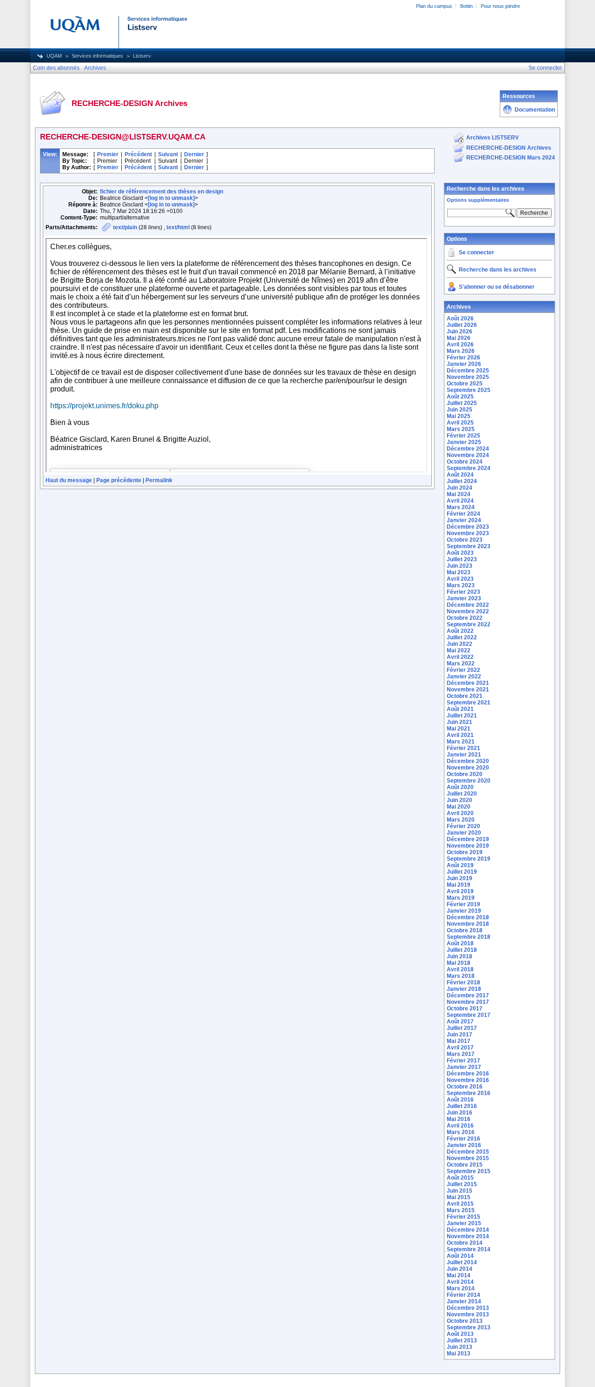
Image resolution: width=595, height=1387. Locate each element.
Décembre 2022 (468, 605)
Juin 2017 (459, 1034)
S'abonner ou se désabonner (497, 287)
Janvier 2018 (464, 989)
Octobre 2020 (465, 774)
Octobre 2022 (465, 618)
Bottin (466, 6)
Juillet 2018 (462, 950)
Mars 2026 (461, 351)
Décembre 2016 (468, 1073)
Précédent (138, 154)
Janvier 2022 (464, 676)
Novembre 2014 (468, 1236)
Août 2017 (460, 1021)
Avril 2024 (460, 501)
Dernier (194, 154)
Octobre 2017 (465, 1008)
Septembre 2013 (468, 1327)
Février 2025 (463, 435)
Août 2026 (460, 318)
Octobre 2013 (465, 1321)
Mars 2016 (461, 1132)
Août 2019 (460, 865)
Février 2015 (463, 1217)
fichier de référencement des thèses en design (161, 191)
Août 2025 (460, 396)
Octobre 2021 (465, 696)
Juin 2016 (459, 1112)
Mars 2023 (461, 585)
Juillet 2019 (462, 872)
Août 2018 (460, 943)
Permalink (158, 480)
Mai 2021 (458, 728)
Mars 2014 (461, 1288)
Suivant (168, 154)
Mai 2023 (458, 572)
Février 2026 (463, 357)
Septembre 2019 (468, 859)
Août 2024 (460, 474)
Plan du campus (434, 6)
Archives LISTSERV (492, 137)
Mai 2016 (458, 1119)
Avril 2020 (460, 813)
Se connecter (476, 252)
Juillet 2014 (462, 1262)
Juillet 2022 (462, 637)
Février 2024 (463, 514)
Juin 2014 (459, 1269)
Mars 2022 (461, 663)
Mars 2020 (461, 819)
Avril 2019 (460, 891)
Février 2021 (463, 748)
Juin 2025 (459, 409)
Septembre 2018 (468, 937)
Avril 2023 (460, 579)
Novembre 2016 (468, 1080)
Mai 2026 (458, 338)
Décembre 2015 (468, 1151)
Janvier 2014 (464, 1301)
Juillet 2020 (462, 793)
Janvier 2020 (464, 833)
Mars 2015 (461, 1210)
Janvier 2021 (464, 754)
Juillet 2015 (462, 1184)
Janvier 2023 (464, 598)
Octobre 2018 (465, 930)
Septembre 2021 (468, 702)
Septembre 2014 (468, 1249)
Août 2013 (460, 1334)
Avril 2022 (460, 657)
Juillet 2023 (462, 559)
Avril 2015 (460, 1204)
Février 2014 (463, 1295)
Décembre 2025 (468, 370)
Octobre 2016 (465, 1086)
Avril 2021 (460, 735)
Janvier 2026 (464, 364)
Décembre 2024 (468, 448)
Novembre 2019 (468, 846)
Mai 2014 (458, 1275)
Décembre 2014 (468, 1230)
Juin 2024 (459, 487)
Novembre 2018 (468, 924)
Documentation (535, 109)
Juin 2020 (459, 800)
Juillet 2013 (462, 1340)
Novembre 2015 (468, 1158)
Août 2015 (460, 1178)
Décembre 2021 (468, 683)
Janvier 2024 (464, 520)
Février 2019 (463, 904)
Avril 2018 (460, 969)
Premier (108, 154)
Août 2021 (460, 709)
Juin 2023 (459, 566)
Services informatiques (97, 56)
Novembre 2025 (468, 377)
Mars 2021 (461, 741)
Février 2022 (463, 670)
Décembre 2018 (468, 917)
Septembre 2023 (468, 546)
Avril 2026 (460, 344)
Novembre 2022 (468, 611)
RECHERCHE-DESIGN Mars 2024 (510, 157)
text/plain (125, 227)
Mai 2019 (458, 885)
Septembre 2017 (468, 1015)
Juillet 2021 (462, 715)
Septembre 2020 (468, 780)
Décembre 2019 (468, 839)
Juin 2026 (459, 331)
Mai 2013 (458, 1353)
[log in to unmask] (171, 198)
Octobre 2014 (465, 1243)
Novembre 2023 (468, 533)
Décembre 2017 (468, 995)
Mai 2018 (458, 963)
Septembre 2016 (468, 1093)
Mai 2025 (458, 416)
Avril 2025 (460, 422)
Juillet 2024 (462, 481)
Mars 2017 (461, 1054)
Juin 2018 (459, 956)
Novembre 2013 (468, 1314)
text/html (178, 227)
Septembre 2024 (468, 468)
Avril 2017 (460, 1047)
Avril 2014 (460, 1282)
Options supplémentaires (478, 200)
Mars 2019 (461, 898)
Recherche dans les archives (485, 189)
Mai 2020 (458, 806)
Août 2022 (460, 631)
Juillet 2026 (462, 325)
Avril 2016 (460, 1125)
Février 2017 (463, 1060)
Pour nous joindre (500, 6)
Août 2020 (460, 787)
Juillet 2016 (462, 1106)
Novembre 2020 (468, 767)
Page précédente (118, 480)
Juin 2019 (459, 878)
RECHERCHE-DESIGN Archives (508, 148)
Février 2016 (463, 1138)
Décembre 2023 (468, 527)
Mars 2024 (461, 507)
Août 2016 (460, 1099)
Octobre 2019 (465, 852)
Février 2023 (463, 592)
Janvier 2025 (464, 442)
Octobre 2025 (465, 383)
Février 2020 (463, 826)
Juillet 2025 (462, 403)
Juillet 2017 (462, 1028)
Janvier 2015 (464, 1223)
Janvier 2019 (464, 911)
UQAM (54, 56)
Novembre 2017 (468, 1002)
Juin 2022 (459, 644)
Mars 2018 (461, 976)
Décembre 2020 (468, 761)
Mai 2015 (458, 1197)
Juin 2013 (459, 1347)
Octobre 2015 (465, 1164)
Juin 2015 (459, 1191)
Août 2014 (460, 1256)
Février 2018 (463, 982)
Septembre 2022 (468, 624)
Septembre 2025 (468, 390)
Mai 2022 (458, 650)
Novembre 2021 (468, 689)
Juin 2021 (459, 722)
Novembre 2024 (468, 455)
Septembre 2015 (468, 1171)
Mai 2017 (458, 1041)
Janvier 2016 (464, 1145)
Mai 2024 (458, 494)
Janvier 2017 (464, 1067)
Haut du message (69, 480)
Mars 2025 (461, 429)
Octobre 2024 (465, 461)
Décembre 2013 (468, 1308)
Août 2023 (460, 553)
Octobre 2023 (465, 540)
